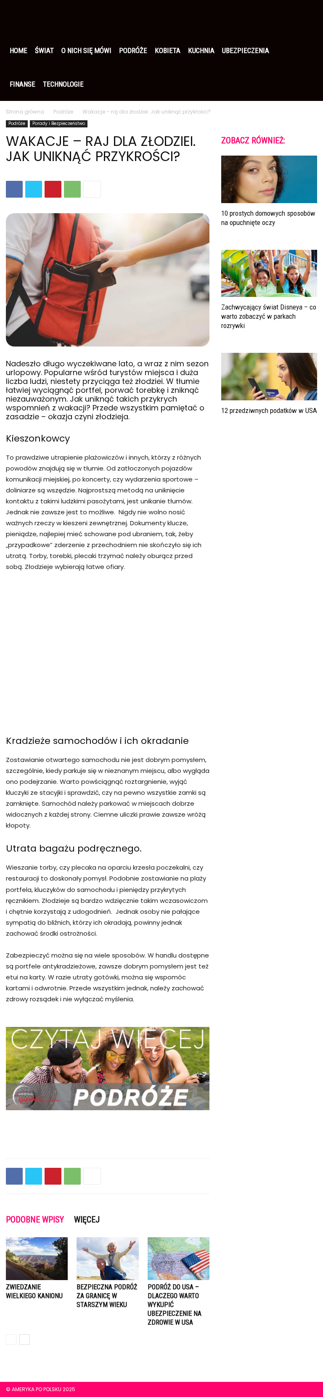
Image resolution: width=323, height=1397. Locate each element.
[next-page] (24, 1339)
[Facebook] (14, 189)
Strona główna (25, 111)
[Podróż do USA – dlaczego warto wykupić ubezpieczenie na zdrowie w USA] (178, 1258)
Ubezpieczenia (245, 50)
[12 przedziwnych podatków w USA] (269, 376)
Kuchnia (201, 50)
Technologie (63, 84)
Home (18, 50)
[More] (92, 189)
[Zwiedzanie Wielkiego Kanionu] (37, 1258)
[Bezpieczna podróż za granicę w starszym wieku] (107, 1258)
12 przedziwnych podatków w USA (269, 410)
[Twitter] (33, 189)
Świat (44, 50)
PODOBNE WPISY (35, 1219)
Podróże (133, 50)
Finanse (22, 84)
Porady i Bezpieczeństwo (58, 123)
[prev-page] (11, 1339)
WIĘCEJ (87, 1219)
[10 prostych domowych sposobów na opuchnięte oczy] (269, 179)
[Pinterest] (53, 189)
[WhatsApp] (72, 189)
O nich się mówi (86, 50)
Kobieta (167, 50)
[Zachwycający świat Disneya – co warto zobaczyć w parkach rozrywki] (269, 273)
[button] (307, 17)
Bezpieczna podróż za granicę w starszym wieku (107, 1296)
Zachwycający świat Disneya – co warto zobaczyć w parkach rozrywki (268, 316)
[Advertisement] (107, 642)
